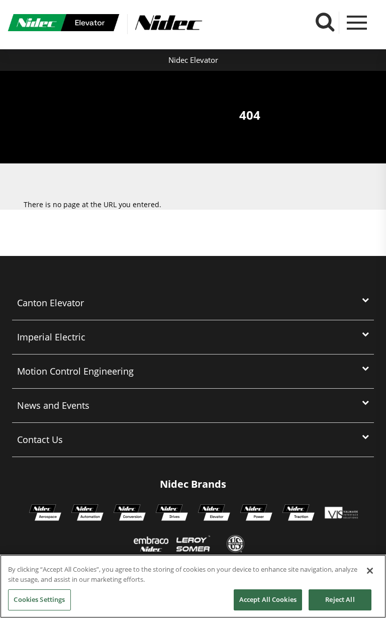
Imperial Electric (51, 337)
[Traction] (298, 514)
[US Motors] (235, 545)
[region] (193, 586)
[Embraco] (151, 545)
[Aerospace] (45, 514)
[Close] (370, 571)
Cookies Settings (39, 599)
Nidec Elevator (193, 60)
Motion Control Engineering (75, 371)
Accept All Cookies (268, 599)
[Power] (256, 514)
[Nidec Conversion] (129, 514)
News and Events (53, 405)
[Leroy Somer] (193, 545)
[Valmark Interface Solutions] (341, 514)
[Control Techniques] (171, 514)
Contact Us (40, 439)
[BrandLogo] (64, 24)
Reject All (339, 599)
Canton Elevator (50, 303)
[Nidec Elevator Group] (214, 514)
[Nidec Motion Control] (87, 514)
